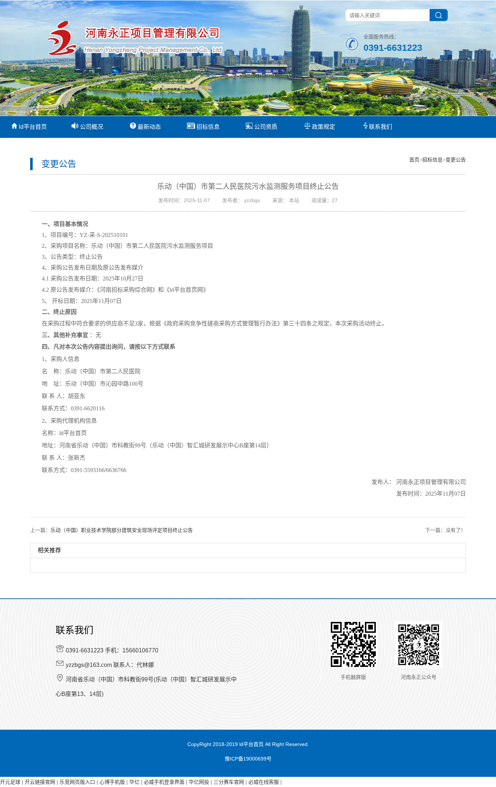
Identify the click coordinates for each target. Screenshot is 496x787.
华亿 (134, 782)
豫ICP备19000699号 (248, 759)
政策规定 (322, 127)
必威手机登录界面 (164, 782)
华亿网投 (199, 782)
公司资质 (265, 127)
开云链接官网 (40, 782)
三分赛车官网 (229, 782)
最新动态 (148, 127)
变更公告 (456, 160)
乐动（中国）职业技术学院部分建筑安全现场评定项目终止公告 (121, 530)
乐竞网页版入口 (77, 782)
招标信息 (207, 127)
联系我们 (379, 127)
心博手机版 (112, 782)
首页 (414, 160)
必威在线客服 (263, 782)
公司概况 (90, 127)
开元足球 (10, 782)
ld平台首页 (32, 127)
